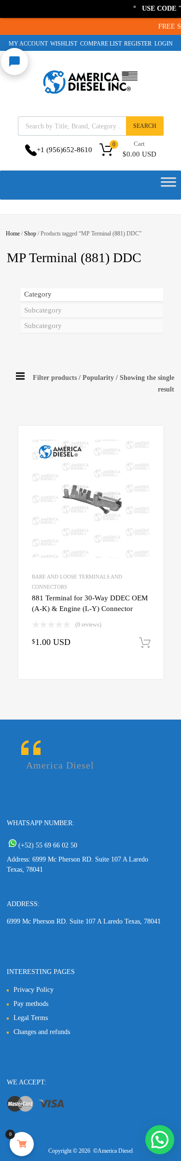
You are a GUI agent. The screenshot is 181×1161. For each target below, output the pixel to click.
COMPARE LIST (101, 43)
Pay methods (31, 1003)
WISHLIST (63, 43)
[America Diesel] (90, 95)
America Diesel (60, 765)
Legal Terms (31, 1017)
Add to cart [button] (145, 643)
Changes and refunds (42, 1031)
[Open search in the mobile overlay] (91, 126)
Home (13, 233)
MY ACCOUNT (28, 43)
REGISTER (138, 43)
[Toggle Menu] (168, 185)
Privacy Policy (34, 989)
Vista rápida (54, 671)
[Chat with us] (14, 61)
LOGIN (163, 43)
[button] (159, 1139)
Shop (30, 233)
